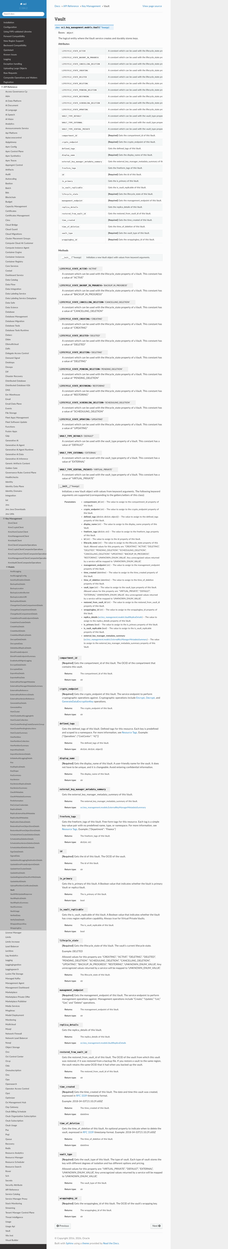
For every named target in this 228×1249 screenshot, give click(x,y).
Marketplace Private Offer (17, 997)
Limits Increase (12, 942)
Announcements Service (17, 128)
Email (8, 399)
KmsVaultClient (15, 541)
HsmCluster (15, 712)
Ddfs (7, 349)
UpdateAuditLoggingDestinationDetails (26, 860)
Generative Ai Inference (16, 459)
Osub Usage (11, 1125)
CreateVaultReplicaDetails (20, 635)
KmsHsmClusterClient (18, 532)
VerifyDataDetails (17, 920)
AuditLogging (15, 571)
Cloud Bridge (11, 225)
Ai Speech (10, 115)
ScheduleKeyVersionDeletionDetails (25, 843)
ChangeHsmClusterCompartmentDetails (26, 605)
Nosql (8, 1043)
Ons (7, 1075)
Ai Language (11, 110)
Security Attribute (13, 1185)
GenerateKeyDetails (18, 703)
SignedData (15, 856)
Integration (10, 495)
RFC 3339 (81, 1096)
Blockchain (10, 197)
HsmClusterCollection (19, 720)
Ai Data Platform (13, 101)
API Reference (10, 87)
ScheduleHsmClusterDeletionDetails (25, 835)
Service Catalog (12, 1194)
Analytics (9, 124)
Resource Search (13, 1167)
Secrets (8, 1180)
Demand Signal (12, 358)
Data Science (11, 307)
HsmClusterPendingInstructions (23, 728)
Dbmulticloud (12, 344)
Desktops (9, 362)
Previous (64, 1226)
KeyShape (14, 771)
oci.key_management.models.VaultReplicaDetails (103, 1043)
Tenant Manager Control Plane (19, 1213)
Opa (7, 1079)
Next (155, 1226)
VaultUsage (14, 911)
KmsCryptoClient (16, 527)
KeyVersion (14, 779)
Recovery (9, 1144)
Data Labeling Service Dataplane (20, 298)
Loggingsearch (12, 969)
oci (24, 4)
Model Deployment (14, 1015)
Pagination (9, 82)
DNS (7, 390)
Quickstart (8, 50)
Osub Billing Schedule (15, 1111)
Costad (8, 271)
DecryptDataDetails (18, 639)
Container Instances (14, 257)
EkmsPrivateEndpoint (19, 652)
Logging (7, 59)
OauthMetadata (16, 792)
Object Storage (12, 1047)
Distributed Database (15, 381)
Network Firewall (13, 1034)
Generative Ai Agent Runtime (19, 450)
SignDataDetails (16, 852)
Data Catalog (11, 280)
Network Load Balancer (16, 1038)
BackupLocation (17, 588)
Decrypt (150, 698)
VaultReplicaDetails (18, 898)
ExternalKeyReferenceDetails (22, 695)
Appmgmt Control (14, 165)
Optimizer (10, 1098)
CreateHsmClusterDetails (20, 622)
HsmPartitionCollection (19, 741)
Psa (7, 1130)
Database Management (16, 316)
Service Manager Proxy (16, 1199)
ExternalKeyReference (19, 690)
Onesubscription (13, 1070)
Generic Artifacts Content (17, 463)
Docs (57, 6)
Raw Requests (10, 73)
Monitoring (10, 1020)
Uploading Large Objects (15, 68)
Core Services (11, 266)
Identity (9, 482)
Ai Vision (9, 119)
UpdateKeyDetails (17, 873)
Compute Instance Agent (17, 248)
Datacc (8, 335)
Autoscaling (10, 179)
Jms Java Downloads (15, 509)
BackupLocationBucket (19, 593)
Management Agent (14, 983)
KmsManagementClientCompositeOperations (27, 558)
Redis (8, 1148)
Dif (6, 372)
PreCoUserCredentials (19, 805)
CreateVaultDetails (17, 631)
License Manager (13, 933)
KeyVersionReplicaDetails (20, 784)
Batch (8, 188)
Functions (10, 427)
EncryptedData (16, 669)
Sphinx (69, 1243)
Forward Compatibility (14, 36)
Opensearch (11, 1084)
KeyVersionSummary (18, 788)
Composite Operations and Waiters (20, 78)
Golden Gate (11, 468)
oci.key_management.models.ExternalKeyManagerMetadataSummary (113, 807)
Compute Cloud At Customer (19, 243)
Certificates (10, 211)
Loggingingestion (13, 965)
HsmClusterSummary (18, 733)
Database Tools (12, 326)
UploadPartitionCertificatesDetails (24, 886)
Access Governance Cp (16, 91)
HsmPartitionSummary (19, 746)
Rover (8, 1171)
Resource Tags (129, 732)
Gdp (7, 436)
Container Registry (14, 261)
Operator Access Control (17, 1089)
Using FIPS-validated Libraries (18, 32)
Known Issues (10, 54)
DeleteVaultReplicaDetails (20, 648)
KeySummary (15, 775)
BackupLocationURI (18, 597)
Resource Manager (14, 1157)
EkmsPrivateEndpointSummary (23, 656)
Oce (7, 1052)
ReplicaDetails (16, 809)
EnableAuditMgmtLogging (20, 661)
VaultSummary (16, 907)
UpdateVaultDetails (18, 881)
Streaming (10, 1208)
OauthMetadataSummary (20, 796)
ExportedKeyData (17, 677)
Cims (7, 220)
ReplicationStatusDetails (20, 822)
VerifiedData (15, 915)
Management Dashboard (17, 988)
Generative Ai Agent (15, 445)
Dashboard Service (14, 275)
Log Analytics (11, 955)
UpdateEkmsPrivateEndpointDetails (24, 864)
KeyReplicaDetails (17, 767)
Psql (7, 1134)
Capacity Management (16, 206)
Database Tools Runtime (17, 330)
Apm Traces (10, 160)
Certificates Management (17, 215)
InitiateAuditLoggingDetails (21, 758)
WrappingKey (15, 928)
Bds (7, 193)
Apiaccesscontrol (13, 138)
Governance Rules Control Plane (20, 472)
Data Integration (13, 289)
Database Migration (14, 321)
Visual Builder (11, 1240)
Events (8, 408)
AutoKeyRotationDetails (20, 580)
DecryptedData (16, 644)
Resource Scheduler (14, 1162)
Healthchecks (11, 477)
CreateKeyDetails (17, 627)
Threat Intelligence (14, 1217)
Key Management (13, 519)
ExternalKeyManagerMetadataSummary (26, 686)
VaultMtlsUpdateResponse (21, 894)
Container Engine (13, 252)
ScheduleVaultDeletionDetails (22, 847)
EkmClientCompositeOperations (22, 545)
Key (11, 762)
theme (85, 1243)
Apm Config (11, 147)
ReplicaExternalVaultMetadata (22, 813)
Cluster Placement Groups (17, 238)
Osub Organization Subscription (20, 1116)
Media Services (12, 1006)
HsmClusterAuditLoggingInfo (22, 716)
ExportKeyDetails (17, 673)
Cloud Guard (11, 229)
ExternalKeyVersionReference (22, 699)
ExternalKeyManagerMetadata (22, 682)
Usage (8, 1222)
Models (11, 567)
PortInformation (16, 801)
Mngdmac (10, 1010)
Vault (12, 890)
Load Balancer (12, 946)
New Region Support (14, 41)
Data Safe (10, 303)
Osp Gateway (11, 1107)
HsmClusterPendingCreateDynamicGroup (27, 724)
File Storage (11, 413)
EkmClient (12, 523)
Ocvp (8, 1061)
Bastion (9, 183)
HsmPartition (15, 737)
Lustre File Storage (14, 974)
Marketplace (11, 992)
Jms (7, 505)
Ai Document (11, 105)
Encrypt (140, 698)
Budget (8, 202)
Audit (8, 174)
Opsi (7, 1093)
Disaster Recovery (14, 376)
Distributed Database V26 (17, 385)
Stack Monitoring (13, 1203)
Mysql (8, 1029)
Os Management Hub (15, 1102)
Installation (9, 22)
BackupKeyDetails (17, 584)
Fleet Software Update (16, 422)
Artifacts (9, 170)
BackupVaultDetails (18, 601)
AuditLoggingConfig (18, 576)
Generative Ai (11, 440)
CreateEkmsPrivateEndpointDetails (24, 618)
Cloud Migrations (13, 234)
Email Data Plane (13, 404)
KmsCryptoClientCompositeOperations (25, 550)
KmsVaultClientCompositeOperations (24, 563)
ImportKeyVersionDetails (20, 754)
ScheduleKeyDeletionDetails (22, 839)
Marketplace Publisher (16, 1001)
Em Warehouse (12, 395)
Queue (8, 1139)
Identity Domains (13, 491)
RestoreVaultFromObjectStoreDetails (25, 830)
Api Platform (11, 133)
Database (9, 312)
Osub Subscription (14, 1121)
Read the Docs (111, 1243)
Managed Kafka (12, 978)
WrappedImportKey (18, 924)
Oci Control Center (14, 1056)
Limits (8, 937)
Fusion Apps (11, 431)
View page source (152, 6)
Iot (6, 500)
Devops (9, 367)
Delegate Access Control (17, 353)
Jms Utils (9, 514)
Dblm (8, 339)
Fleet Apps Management (17, 417)
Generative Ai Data (14, 454)
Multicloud (10, 1024)
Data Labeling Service (15, 294)
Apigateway (10, 142)
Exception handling (13, 64)
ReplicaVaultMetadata (19, 818)
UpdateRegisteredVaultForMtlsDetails (25, 877)
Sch (7, 1176)
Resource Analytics (14, 1153)
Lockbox (9, 951)
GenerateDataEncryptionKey (77, 701)
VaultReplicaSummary (19, 903)
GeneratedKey (16, 707)
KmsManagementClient (18, 536)
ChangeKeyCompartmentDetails (23, 610)
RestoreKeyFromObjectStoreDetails (24, 826)
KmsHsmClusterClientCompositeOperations (27, 554)
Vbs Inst (9, 1235)
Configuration (10, 27)
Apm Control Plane (14, 151)
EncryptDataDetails (18, 665)
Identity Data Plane (14, 486)
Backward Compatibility (15, 45)
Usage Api (10, 1226)
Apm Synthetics (13, 156)
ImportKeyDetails (17, 750)
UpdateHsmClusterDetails (20, 869)
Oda (7, 1066)
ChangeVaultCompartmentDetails (23, 614)
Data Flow (10, 284)
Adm (7, 96)
